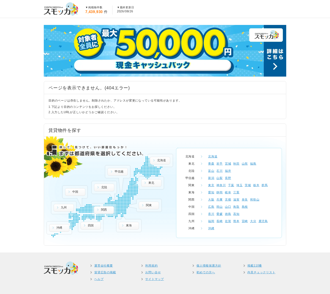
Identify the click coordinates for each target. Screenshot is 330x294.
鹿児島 (263, 221)
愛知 (211, 192)
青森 (211, 163)
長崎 (219, 221)
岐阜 (228, 192)
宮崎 (245, 221)
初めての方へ (205, 272)
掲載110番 (254, 265)
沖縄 (211, 228)
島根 (245, 206)
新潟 (211, 178)
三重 (236, 192)
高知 (236, 214)
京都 (228, 199)
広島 (211, 206)
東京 (211, 185)
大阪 (211, 199)
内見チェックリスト (261, 272)
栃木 (256, 185)
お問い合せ (153, 272)
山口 (228, 206)
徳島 (228, 214)
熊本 (236, 221)
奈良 (245, 199)
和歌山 (254, 199)
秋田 (236, 163)
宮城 (228, 163)
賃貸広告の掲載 (105, 272)
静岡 (219, 192)
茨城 (248, 185)
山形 (245, 163)
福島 (253, 163)
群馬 (265, 185)
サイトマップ (154, 279)
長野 (228, 178)
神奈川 (221, 185)
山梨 (219, 178)
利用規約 (151, 265)
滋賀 (236, 199)
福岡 (211, 221)
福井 (228, 170)
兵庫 (219, 199)
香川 (211, 214)
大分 (253, 221)
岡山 (219, 206)
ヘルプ (98, 279)
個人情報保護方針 (208, 265)
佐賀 (228, 221)
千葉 (231, 185)
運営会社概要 (103, 265)
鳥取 (236, 206)
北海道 (212, 156)
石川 (219, 170)
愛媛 (219, 214)
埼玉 (239, 185)
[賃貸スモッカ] (61, 9)
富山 (211, 170)
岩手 (219, 163)
